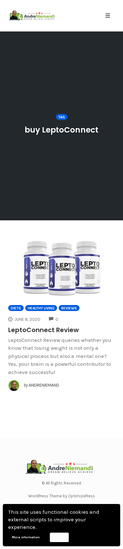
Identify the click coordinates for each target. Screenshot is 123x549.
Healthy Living (41, 308)
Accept (59, 537)
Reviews (69, 308)
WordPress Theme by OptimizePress (61, 496)
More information (26, 537)
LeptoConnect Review (43, 329)
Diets (16, 308)
